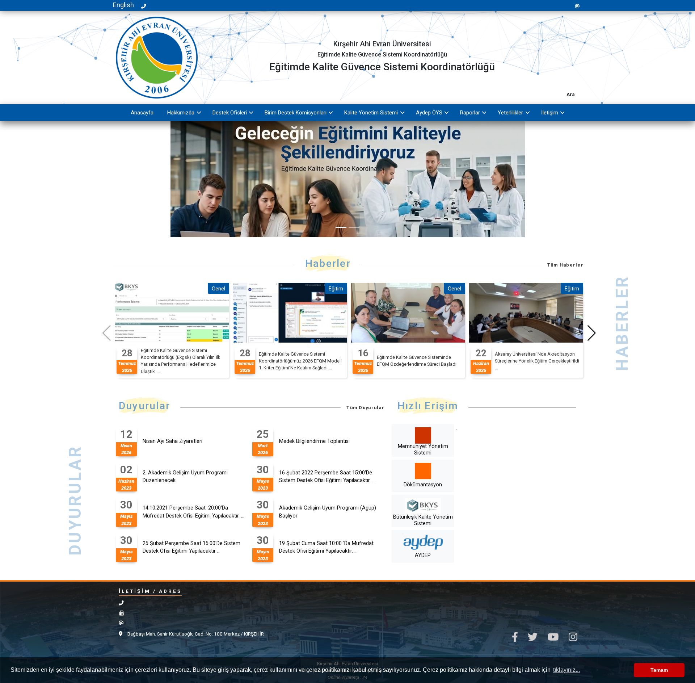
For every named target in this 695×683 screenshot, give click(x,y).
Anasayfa (142, 112)
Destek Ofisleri (229, 112)
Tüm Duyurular (365, 407)
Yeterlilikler (510, 112)
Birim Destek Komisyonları (296, 112)
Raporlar (470, 112)
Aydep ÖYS (429, 112)
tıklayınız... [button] (566, 670)
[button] (591, 333)
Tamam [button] (659, 670)
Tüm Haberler (565, 265)
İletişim (549, 112)
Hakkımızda (180, 112)
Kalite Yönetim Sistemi (371, 112)
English (123, 5)
